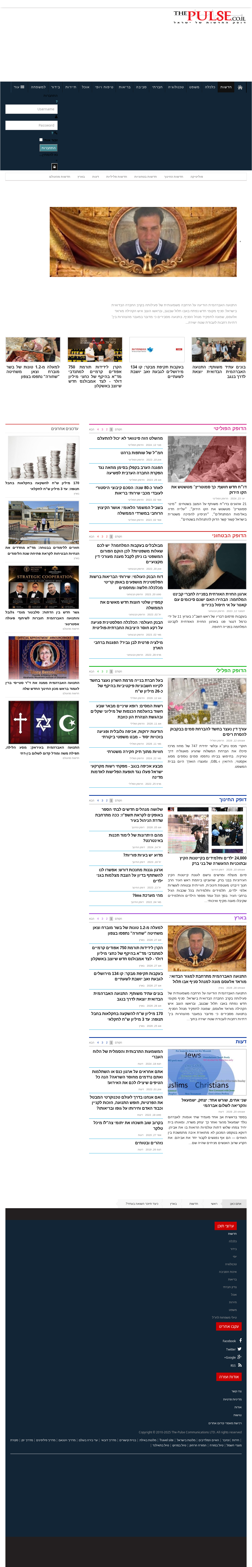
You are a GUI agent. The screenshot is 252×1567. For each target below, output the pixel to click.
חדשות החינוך (173, 176)
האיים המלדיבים (209, 1440)
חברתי (157, 87)
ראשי (214, 1204)
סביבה (141, 87)
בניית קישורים (127, 1440)
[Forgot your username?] (57, 101)
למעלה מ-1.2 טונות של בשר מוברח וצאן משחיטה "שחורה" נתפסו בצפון (33, 371)
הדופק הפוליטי (220, 498)
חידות (235, 1440)
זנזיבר (226, 1440)
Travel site (166, 1440)
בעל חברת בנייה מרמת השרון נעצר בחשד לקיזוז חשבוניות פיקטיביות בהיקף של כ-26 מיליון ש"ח (126, 686)
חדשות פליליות (116, 176)
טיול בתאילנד (161, 1445)
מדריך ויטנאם (67, 1440)
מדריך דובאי (108, 1440)
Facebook (229, 1341)
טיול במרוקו (179, 1445)
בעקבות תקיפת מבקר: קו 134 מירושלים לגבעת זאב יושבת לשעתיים (157, 371)
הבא (91, 429)
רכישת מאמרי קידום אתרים (225, 1423)
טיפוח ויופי (104, 87)
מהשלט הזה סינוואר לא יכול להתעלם (130, 438)
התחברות (49, 147)
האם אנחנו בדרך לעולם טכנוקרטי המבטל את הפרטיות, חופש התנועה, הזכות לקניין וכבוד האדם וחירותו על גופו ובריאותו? (126, 1102)
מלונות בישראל (186, 1440)
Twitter (231, 1349)
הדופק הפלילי (217, 740)
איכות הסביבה (228, 1272)
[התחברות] (54, 166)
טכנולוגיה (176, 87)
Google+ (230, 1357)
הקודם (118, 429)
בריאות (125, 87)
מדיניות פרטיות (232, 1399)
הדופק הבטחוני (216, 611)
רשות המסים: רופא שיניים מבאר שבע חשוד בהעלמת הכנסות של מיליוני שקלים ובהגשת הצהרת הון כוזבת (127, 711)
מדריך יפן (27, 1440)
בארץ (81, 176)
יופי (235, 1256)
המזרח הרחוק (197, 1445)
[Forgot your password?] (52, 133)
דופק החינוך (217, 869)
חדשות (226, 87)
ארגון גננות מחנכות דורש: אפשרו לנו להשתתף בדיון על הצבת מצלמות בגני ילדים (129, 875)
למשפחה (38, 87)
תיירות (71, 87)
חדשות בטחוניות (145, 176)
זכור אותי (51, 140)
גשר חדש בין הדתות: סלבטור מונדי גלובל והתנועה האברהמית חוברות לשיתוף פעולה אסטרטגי (42, 618)
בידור (55, 87)
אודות (238, 1407)
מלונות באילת (148, 1440)
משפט (194, 87)
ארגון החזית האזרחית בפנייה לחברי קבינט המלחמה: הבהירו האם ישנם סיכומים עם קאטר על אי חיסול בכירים (210, 599)
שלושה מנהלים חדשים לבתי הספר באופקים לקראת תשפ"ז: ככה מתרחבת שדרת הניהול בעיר (129, 815)
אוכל (86, 87)
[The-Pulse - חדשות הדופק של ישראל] (210, 16)
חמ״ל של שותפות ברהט (142, 453)
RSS (233, 1366)
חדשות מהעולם (59, 176)
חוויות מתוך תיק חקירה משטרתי (135, 752)
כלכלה (210, 87)
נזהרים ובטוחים (149, 1143)
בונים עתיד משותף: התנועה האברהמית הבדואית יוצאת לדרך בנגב (219, 371)
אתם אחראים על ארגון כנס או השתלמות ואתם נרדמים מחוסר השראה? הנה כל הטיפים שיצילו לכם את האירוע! (127, 1077)
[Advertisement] (53, 43)
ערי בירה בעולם (88, 1440)
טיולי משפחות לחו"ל (224, 1317)
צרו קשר (237, 1391)
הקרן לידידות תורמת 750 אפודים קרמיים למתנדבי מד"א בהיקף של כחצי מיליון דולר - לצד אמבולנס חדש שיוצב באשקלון (95, 376)
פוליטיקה (196, 176)
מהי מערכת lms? (147, 895)
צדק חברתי (230, 1287)
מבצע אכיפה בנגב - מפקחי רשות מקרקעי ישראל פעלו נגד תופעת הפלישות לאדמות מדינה (127, 771)
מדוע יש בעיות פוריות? (143, 855)
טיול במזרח (216, 1445)
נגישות (238, 1415)
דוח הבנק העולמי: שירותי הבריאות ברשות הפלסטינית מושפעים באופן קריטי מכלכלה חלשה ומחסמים (126, 582)
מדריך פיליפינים (45, 1440)
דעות (95, 176)
